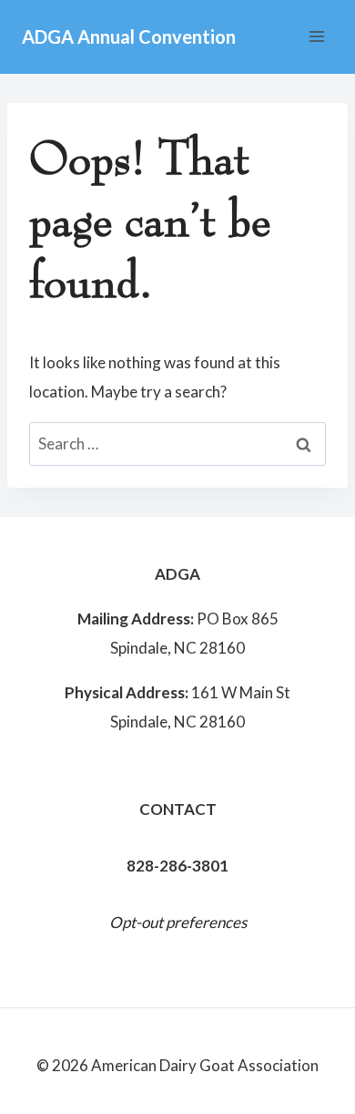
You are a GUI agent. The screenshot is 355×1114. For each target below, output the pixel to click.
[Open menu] (316, 36)
